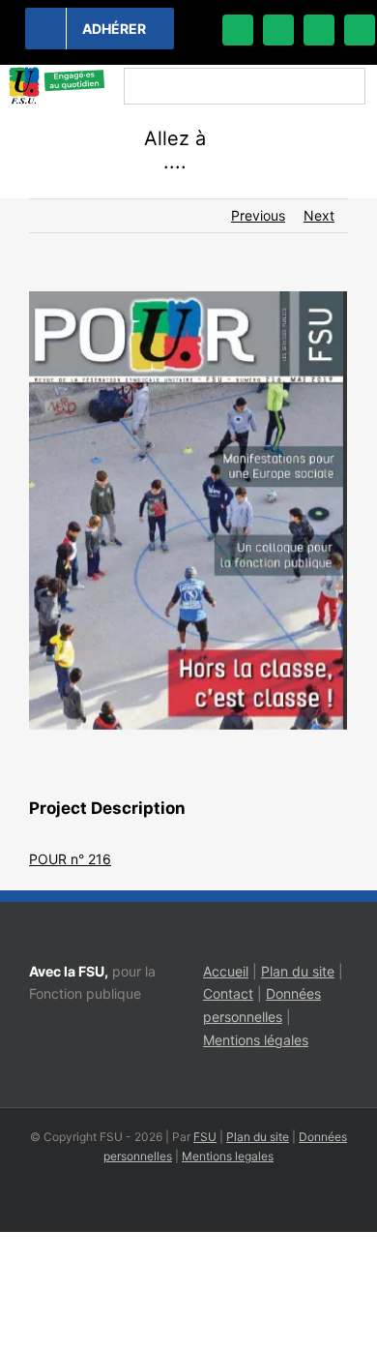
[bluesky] (278, 30)
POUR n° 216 (70, 859)
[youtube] (359, 30)
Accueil (225, 971)
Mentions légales (255, 1040)
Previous (258, 215)
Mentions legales (228, 1156)
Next (319, 215)
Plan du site (297, 971)
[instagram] (319, 30)
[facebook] (237, 30)
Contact (228, 993)
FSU (205, 1136)
